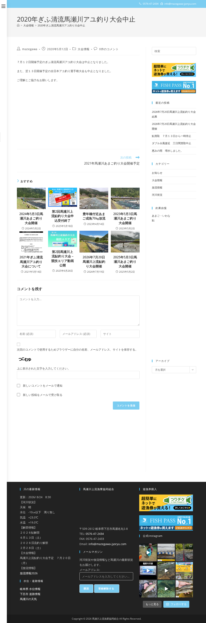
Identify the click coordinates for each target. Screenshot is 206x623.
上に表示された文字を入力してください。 (43, 368)
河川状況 (157, 195)
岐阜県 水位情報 (30, 589)
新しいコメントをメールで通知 (42, 385)
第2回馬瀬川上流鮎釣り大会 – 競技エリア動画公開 (62, 258)
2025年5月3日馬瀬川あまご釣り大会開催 (125, 261)
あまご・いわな (161, 215)
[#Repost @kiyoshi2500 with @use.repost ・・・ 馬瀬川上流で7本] (184, 552)
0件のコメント (108, 49)
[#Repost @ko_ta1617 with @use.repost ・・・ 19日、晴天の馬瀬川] (166, 552)
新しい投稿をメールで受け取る (42, 395)
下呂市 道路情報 (30, 594)
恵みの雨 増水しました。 (167, 150)
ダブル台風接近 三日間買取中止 (171, 143)
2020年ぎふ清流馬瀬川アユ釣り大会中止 (61, 25)
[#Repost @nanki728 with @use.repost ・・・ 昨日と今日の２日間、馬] (148, 552)
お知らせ (157, 173)
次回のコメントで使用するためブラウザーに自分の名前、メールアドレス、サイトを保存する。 (77, 349)
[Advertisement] (78, 115)
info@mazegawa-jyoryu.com (107, 544)
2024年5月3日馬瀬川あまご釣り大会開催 (31, 218)
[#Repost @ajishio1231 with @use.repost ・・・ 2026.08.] (148, 588)
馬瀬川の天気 (28, 599)
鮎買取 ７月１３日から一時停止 (171, 136)
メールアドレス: (89, 570)
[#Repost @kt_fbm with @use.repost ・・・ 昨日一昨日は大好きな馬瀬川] (184, 588)
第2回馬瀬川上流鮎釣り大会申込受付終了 (62, 216)
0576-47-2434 (95, 534)
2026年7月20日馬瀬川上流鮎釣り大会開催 (94, 261)
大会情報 (83, 49)
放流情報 (157, 187)
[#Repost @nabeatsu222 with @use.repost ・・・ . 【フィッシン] (184, 570)
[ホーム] (18, 25)
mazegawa (29, 49)
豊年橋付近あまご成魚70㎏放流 (93, 216)
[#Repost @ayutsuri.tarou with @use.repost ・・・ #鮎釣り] (166, 570)
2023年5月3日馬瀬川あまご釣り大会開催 (125, 218)
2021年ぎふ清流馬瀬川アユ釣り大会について (31, 261)
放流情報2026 (29, 573)
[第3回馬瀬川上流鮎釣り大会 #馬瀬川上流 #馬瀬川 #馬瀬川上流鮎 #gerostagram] (148, 570)
